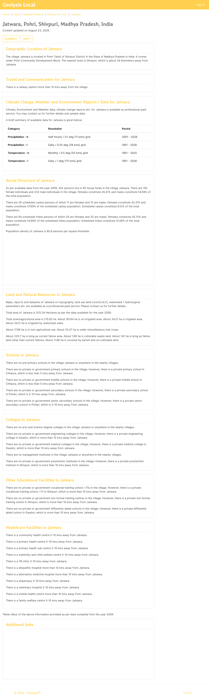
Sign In (201, 4)
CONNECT (11, 38)
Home (6, 14)
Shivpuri (52, 14)
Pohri (64, 14)
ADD (26, 38)
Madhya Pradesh (33, 14)
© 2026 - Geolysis (27, 693)
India (16, 14)
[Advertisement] (78, 259)
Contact (188, 692)
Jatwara (76, 14)
